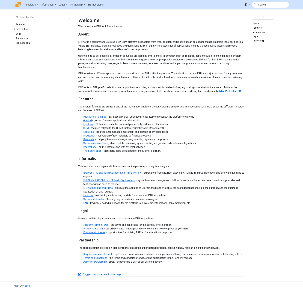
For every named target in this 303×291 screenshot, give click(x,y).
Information (22, 29)
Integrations (90, 147)
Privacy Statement (93, 228)
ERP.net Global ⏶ (97, 4)
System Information (94, 199)
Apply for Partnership (95, 261)
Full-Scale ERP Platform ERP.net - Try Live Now (109, 180)
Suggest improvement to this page (102, 274)
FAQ (85, 203)
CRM (86, 128)
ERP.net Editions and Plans (98, 187)
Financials (88, 139)
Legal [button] (62, 4)
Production (89, 135)
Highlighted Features (94, 116)
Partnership (22, 38)
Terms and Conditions (95, 257)
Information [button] (47, 4)
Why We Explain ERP (231, 91)
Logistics (88, 131)
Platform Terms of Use (96, 224)
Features (20, 24)
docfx (27, 286)
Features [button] (31, 4)
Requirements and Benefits (98, 254)
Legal (18, 34)
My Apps (88, 124)
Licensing (88, 195)
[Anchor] (91, 34)
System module (92, 143)
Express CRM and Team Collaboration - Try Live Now (112, 172)
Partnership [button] (76, 4)
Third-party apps (92, 150)
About (256, 23)
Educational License (94, 232)
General (87, 120)
